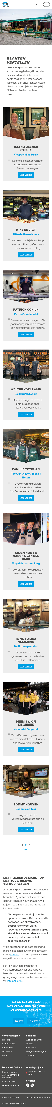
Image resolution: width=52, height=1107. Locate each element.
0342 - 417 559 (9, 1081)
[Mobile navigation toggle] (46, 4)
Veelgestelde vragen (36, 1051)
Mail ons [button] (33, 1021)
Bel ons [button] (19, 1021)
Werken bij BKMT (34, 1039)
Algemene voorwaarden (38, 1097)
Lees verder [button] (26, 175)
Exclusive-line (8, 1043)
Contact (30, 1055)
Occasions (7, 1051)
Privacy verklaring (10, 1097)
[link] (26, 144)
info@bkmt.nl (14, 981)
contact (14, 954)
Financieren (31, 1047)
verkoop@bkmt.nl (10, 1085)
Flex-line (6, 1039)
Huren (5, 1055)
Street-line (7, 1047)
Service (29, 1043)
